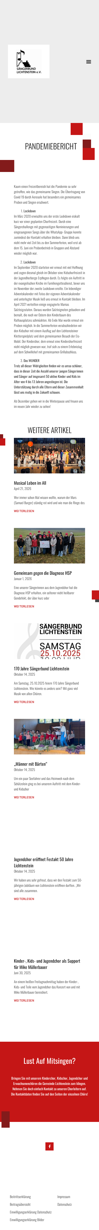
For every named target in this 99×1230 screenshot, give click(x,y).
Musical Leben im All (30, 483)
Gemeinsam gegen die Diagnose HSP (43, 573)
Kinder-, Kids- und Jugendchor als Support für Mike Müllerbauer (47, 964)
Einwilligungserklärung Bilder (27, 1219)
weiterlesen (24, 511)
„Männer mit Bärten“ (30, 764)
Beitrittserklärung (20, 1196)
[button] (89, 62)
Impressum (63, 1196)
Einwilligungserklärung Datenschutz (31, 1211)
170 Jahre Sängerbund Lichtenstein (41, 668)
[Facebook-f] (49, 1146)
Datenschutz (64, 1204)
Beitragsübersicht (20, 1204)
